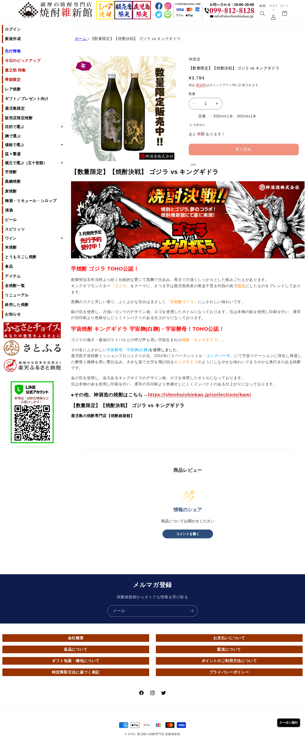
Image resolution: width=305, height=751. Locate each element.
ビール (11, 220)
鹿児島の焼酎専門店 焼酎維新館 (158, 734)
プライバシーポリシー (229, 672)
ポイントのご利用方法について (229, 661)
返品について (76, 649)
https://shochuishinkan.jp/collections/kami (199, 394)
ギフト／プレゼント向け (27, 99)
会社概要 (76, 638)
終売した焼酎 (17, 305)
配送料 (201, 85)
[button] (262, 13)
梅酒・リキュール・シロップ (30, 201)
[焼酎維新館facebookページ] (158, 6)
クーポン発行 (288, 722)
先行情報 (13, 51)
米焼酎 (11, 247)
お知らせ (13, 314)
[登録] (191, 611)
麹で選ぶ (13, 136)
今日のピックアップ (23, 61)
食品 (9, 266)
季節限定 (13, 80)
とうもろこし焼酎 (21, 257)
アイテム (13, 276)
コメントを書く (187, 534)
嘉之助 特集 (15, 70)
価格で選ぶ (34, 144)
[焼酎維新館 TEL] (230, 8)
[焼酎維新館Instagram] (168, 6)
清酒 (9, 210)
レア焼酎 (13, 89)
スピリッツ (15, 229)
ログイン (13, 29)
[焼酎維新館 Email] (230, 17)
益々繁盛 (13, 154)
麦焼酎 (11, 191)
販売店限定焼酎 (19, 118)
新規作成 (13, 39)
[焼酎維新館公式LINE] (168, 15)
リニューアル (17, 295)
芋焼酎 (11, 172)
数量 (192, 94)
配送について (229, 649)
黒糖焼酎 (13, 181)
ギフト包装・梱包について (76, 661)
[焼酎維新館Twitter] (158, 15)
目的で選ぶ (34, 126)
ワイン (34, 238)
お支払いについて (229, 638)
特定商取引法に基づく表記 (76, 672)
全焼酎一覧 (15, 286)
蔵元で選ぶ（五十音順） (34, 163)
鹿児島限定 (15, 108)
